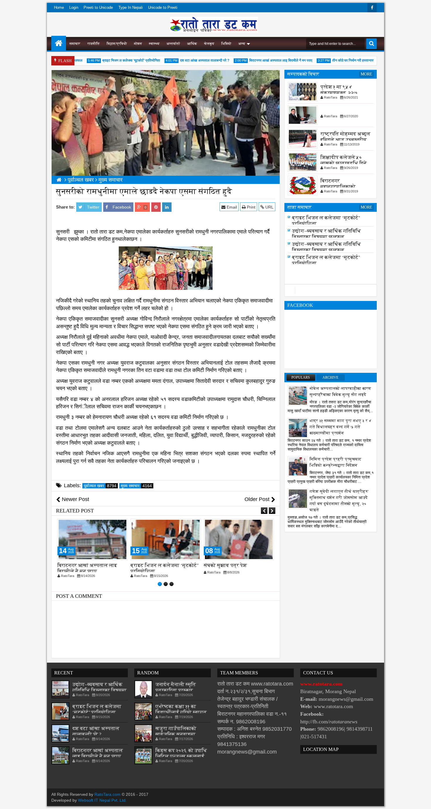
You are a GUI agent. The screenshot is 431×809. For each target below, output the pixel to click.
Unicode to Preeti (162, 7)
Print (250, 207)
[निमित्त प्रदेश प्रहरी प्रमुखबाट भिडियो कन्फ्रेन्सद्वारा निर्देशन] (298, 466)
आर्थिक (192, 44)
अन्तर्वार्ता (173, 44)
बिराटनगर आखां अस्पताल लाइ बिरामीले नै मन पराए (269, 60)
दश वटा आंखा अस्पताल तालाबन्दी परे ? (193, 60)
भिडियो (226, 44)
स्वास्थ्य (154, 44)
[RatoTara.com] (58, 43)
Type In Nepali (130, 7)
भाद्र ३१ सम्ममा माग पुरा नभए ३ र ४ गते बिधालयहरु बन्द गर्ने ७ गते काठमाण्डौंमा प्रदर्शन (341, 427)
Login (73, 7)
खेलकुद (209, 44)
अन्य (241, 44)
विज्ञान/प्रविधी (117, 44)
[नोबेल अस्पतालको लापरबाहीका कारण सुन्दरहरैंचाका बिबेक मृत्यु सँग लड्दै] (298, 395)
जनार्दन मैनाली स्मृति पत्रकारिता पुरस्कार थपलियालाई (175, 690)
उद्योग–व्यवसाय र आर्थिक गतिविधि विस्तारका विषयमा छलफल (326, 235)
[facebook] (372, 7)
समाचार (74, 44)
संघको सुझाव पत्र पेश (225, 565)
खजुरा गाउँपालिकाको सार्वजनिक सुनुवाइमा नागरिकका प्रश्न (175, 734)
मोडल (138, 44)
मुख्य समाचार (136, 485)
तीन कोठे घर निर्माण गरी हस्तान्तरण (342, 60)
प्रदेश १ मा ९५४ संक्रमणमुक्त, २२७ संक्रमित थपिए (339, 92)
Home (59, 7)
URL (269, 207)
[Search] (371, 43)
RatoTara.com (107, 794)
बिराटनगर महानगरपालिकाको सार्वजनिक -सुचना (338, 186)
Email (231, 207)
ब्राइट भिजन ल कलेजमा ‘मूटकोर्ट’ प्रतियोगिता (119, 60)
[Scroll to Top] (422, 800)
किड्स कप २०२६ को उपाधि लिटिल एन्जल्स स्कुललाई (181, 753)
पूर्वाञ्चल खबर (100, 485)
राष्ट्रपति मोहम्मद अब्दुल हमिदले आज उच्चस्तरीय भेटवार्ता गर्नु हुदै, (345, 139)
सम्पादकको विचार (303, 74)
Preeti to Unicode (98, 7)
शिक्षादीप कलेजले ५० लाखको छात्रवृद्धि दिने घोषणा (343, 163)
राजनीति (93, 44)
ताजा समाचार (299, 207)
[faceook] (330, 290)
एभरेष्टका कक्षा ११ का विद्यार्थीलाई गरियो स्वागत (181, 709)
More (366, 74)
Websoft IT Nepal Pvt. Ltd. (102, 800)
